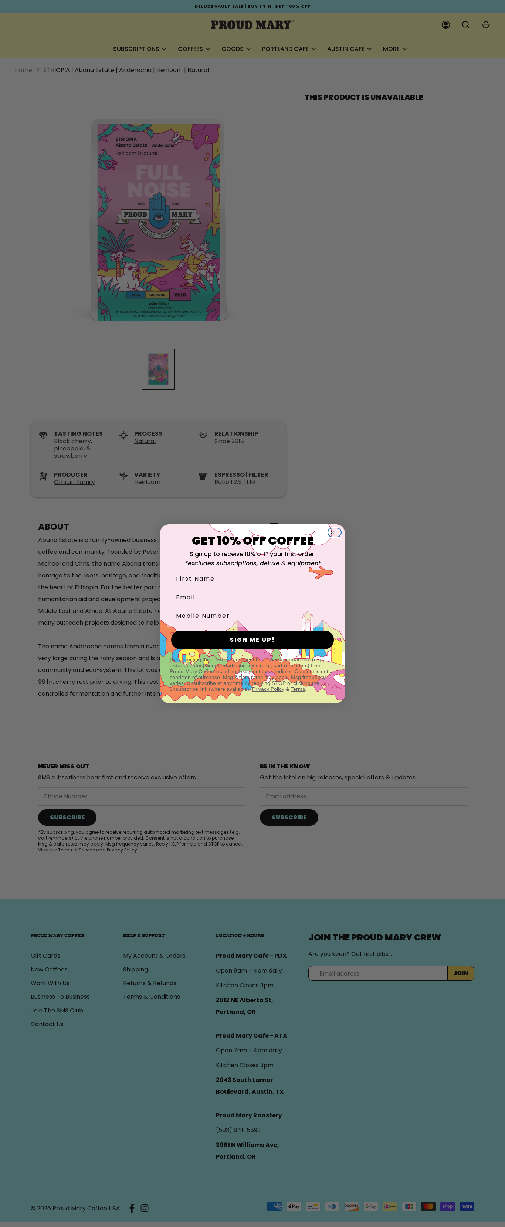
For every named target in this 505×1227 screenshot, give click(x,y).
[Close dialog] (336, 532)
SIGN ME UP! (252, 639)
